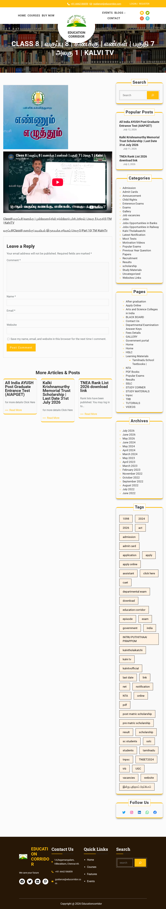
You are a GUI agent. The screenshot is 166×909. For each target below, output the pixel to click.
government (130, 628)
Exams (127, 207)
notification (143, 686)
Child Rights (130, 199)
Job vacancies (131, 215)
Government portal (137, 340)
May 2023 (129, 458)
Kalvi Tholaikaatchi (134, 230)
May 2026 (129, 438)
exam (145, 619)
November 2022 (132, 473)
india (150, 628)
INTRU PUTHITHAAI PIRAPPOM (135, 639)
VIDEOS (130, 407)
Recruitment (130, 258)
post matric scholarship (137, 714)
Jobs (126, 219)
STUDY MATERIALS (137, 391)
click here (149, 573)
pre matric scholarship (136, 723)
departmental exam (135, 591)
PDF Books (132, 371)
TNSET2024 (146, 759)
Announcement (132, 195)
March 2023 (130, 465)
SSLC (129, 383)
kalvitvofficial (131, 668)
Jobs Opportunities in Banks (140, 223)
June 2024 (129, 442)
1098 (126, 518)
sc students (130, 741)
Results (127, 262)
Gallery (127, 211)
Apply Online (133, 305)
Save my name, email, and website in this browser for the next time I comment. (58, 339)
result (126, 732)
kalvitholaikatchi (132, 650)
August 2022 (130, 485)
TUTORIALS (133, 403)
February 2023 (131, 469)
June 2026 (129, 434)
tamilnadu (149, 750)
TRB (128, 399)
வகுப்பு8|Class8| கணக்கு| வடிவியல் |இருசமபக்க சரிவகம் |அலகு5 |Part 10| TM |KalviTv (55, 230)
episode (128, 619)
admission (129, 537)
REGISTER (144, 3)
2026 (126, 527)
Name (11, 296)
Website (12, 324)
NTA (128, 367)
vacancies (129, 777)
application (129, 555)
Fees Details (133, 332)
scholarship (130, 266)
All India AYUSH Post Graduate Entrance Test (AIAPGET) (139, 123)
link (145, 677)
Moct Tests (129, 238)
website (149, 777)
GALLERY (131, 336)
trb (124, 768)
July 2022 (129, 489)
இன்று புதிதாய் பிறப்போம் (137, 786)
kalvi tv (127, 659)
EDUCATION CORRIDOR (76, 34)
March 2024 (130, 454)
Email (11, 310)
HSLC (129, 352)
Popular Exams (132, 246)
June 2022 (129, 493)
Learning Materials (137, 356)
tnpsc (129, 395)
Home (129, 344)
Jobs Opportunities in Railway (141, 227)
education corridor (134, 609)
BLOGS (118, 12)
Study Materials (132, 270)
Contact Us (132, 321)
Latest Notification (134, 234)
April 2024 (129, 450)
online (140, 695)
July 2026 (129, 430)
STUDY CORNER (135, 387)
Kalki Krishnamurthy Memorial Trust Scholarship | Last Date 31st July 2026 (139, 141)
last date (128, 677)
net (125, 686)
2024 (141, 518)
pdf (125, 704)
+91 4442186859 (79, 3)
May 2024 (129, 446)
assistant (128, 573)
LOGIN (133, 3)
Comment (14, 260)
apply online (130, 564)
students (128, 750)
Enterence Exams (133, 203)
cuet (125, 582)
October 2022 (131, 477)
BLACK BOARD (135, 317)
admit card (129, 546)
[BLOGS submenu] (125, 13)
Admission (129, 188)
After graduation (136, 301)
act (140, 527)
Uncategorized (131, 273)
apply (149, 555)
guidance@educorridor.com (107, 3)
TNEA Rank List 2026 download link (133, 158)
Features (92, 874)
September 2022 (133, 481)
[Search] (153, 95)
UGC (138, 768)
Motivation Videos (134, 242)
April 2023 (129, 462)
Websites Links (132, 277)
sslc (148, 741)
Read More (16, 410)
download (129, 600)
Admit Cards (130, 191)
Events (91, 881)
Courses (91, 866)
